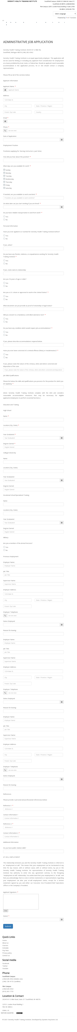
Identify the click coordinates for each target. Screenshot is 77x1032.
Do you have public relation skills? (14, 848)
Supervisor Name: (9, 580)
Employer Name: (9, 562)
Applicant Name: (8, 86)
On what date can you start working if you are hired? (21, 203)
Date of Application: (10, 136)
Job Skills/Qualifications (11, 375)
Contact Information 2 (10, 833)
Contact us (6, 955)
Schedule (5, 948)
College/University (9, 453)
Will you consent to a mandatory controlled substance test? (23, 315)
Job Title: (6, 571)
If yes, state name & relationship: (14, 270)
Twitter (5, 966)
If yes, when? (7, 245)
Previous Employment (10, 556)
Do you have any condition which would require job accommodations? (27, 328)
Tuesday (9, 176)
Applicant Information (10, 81)
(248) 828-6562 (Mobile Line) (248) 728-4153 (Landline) (12, 978)
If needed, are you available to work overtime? (19, 194)
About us (5, 943)
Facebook (5, 963)
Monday (8, 173)
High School (7, 410)
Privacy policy (7, 953)
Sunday (8, 170)
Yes (7, 217)
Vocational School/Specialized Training (16, 495)
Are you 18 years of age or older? (14, 279)
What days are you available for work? (16, 166)
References (7, 794)
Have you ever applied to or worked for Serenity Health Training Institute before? (31, 232)
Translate (72, 18)
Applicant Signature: (10, 892)
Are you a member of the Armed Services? (17, 543)
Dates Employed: (9, 621)
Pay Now (5, 950)
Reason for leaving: (9, 630)
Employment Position (10, 145)
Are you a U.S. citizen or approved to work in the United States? (25, 292)
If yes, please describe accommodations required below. (22, 341)
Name (5, 416)
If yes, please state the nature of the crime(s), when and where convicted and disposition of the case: (30, 365)
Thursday (9, 182)
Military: (6, 537)
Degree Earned (8, 444)
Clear (5, 911)
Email (5, 118)
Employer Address (9, 590)
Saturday (9, 188)
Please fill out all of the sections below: (16, 75)
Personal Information (10, 226)
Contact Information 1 (10, 815)
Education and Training (11, 405)
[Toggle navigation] (3, 20)
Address (6, 95)
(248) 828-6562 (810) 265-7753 (7, 988)
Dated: (5, 916)
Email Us (5, 1010)
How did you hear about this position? (16, 157)
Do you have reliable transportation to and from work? (22, 213)
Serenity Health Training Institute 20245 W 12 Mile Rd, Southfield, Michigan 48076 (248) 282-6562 (22, 51)
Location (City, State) (10, 425)
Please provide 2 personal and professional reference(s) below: (25, 800)
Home (4, 940)
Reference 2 (7, 824)
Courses (5, 945)
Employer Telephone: (10, 612)
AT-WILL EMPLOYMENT (11, 857)
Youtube (5, 968)
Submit (8, 926)
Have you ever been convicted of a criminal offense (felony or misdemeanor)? (30, 350)
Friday (8, 185)
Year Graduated (8, 434)
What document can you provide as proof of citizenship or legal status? (27, 306)
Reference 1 (7, 805)
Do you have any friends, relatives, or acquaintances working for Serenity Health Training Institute (30, 255)
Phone (5, 127)
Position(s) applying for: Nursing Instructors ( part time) (22, 151)
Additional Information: (11, 842)
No (7, 220)
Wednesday (10, 179)
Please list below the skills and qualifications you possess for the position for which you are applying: (33, 382)
